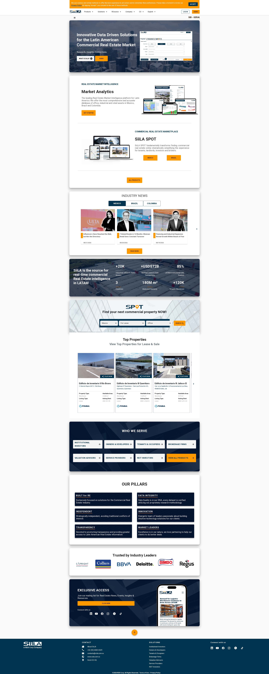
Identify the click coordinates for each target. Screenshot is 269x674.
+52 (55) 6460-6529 (94, 650)
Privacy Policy (76, 5)
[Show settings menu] (190, 59)
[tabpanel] (98, 227)
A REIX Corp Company (33, 648)
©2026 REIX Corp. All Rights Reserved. (125, 673)
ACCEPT (193, 4)
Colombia (152, 203)
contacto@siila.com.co (95, 653)
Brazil (134, 203)
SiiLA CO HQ (92, 660)
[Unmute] (186, 59)
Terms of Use (144, 673)
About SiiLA (91, 647)
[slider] (166, 59)
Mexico (117, 203)
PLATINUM (108, 376)
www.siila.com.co (93, 657)
